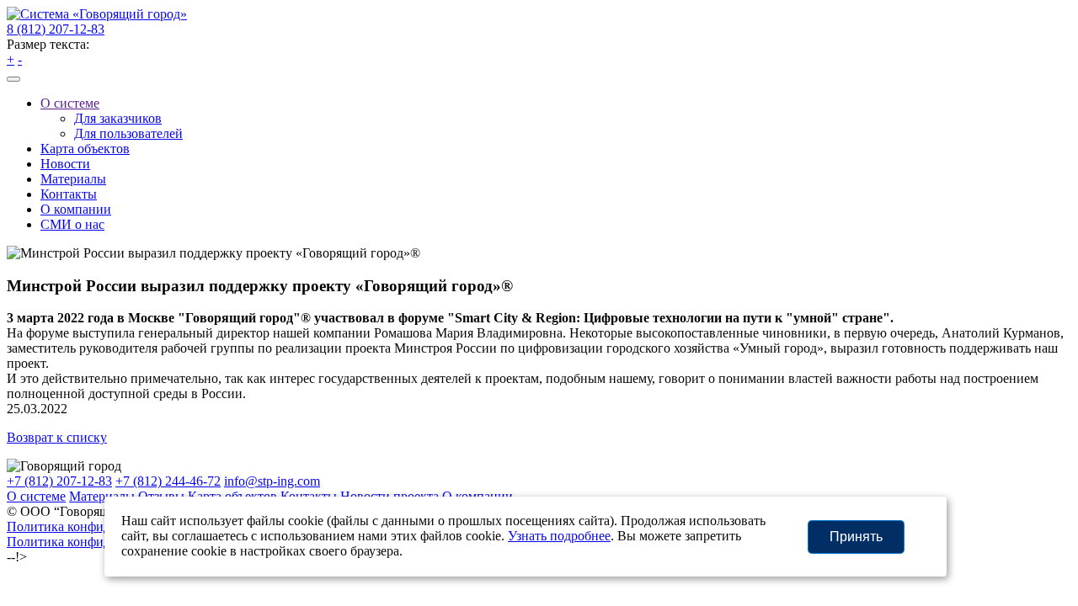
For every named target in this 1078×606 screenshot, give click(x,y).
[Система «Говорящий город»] (97, 14)
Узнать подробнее (559, 536)
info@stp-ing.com (272, 481)
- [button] (20, 59)
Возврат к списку (57, 437)
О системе (69, 103)
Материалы (73, 179)
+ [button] (10, 59)
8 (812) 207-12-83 (55, 29)
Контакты (68, 194)
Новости (65, 164)
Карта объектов (85, 148)
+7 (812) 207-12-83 (59, 481)
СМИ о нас (72, 224)
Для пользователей (128, 133)
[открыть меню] (13, 79)
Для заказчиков (118, 118)
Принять (856, 536)
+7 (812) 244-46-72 (168, 481)
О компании (75, 209)
